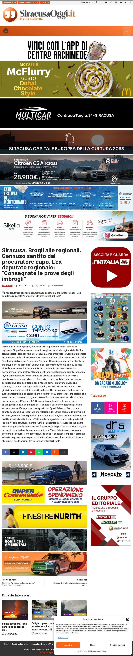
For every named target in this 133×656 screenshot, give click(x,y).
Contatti (45, 2)
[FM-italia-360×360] (111, 267)
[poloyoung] (44, 473)
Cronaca (8, 612)
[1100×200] (66, 141)
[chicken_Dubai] (66, 78)
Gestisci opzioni (117, 645)
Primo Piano (10, 616)
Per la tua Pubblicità (28, 2)
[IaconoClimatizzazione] (44, 331)
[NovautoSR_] (111, 449)
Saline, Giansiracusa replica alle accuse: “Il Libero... (44, 624)
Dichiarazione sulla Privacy (97, 651)
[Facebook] (96, 2)
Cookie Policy (82, 651)
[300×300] (111, 368)
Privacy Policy (45, 653)
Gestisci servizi (63, 638)
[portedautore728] (44, 516)
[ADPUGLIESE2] (44, 563)
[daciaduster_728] (44, 310)
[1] (111, 515)
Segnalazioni (10, 2)
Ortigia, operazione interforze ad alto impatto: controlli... (13, 626)
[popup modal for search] (127, 31)
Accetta (68, 645)
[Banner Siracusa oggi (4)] (66, 169)
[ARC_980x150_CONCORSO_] (66, 49)
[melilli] (111, 317)
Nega (92, 645)
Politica (38, 615)
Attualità (7, 286)
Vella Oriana (24, 286)
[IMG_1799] (44, 494)
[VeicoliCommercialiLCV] (66, 113)
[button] (128, 619)
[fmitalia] (66, 198)
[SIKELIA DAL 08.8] (66, 226)
